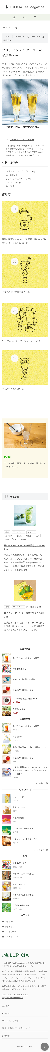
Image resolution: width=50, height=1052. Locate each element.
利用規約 (5, 1013)
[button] (25, 17)
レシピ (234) (10, 931)
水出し (19, 536)
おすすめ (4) (10, 926)
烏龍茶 (28, 536)
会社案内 (5, 1006)
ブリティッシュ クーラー (22, 139)
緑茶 (7, 539)
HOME (4, 28)
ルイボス (8, 536)
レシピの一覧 (42, 850)
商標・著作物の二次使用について (16, 1028)
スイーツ (31, 532)
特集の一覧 (43, 783)
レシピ (14, 28)
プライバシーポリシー (11, 1021)
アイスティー (19, 36)
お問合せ (5, 1035)
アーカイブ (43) (11, 936)
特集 (7, 532)
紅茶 (37, 536)
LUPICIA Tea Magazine (27, 7)
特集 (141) (9, 921)
